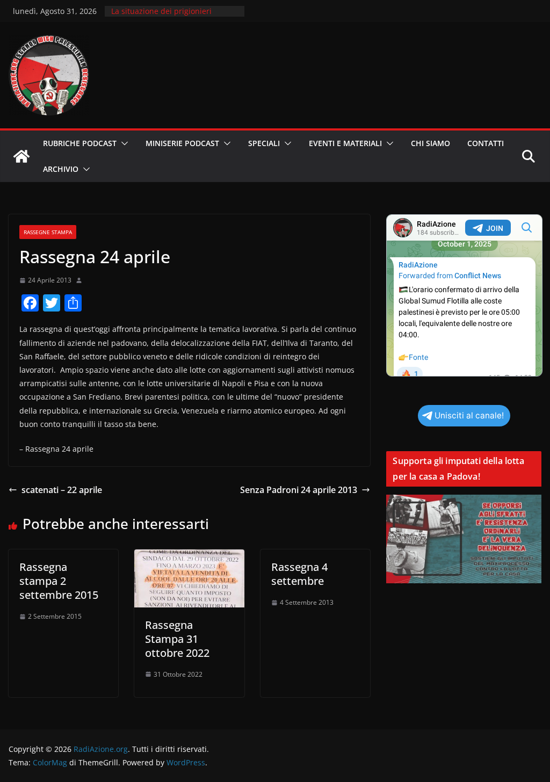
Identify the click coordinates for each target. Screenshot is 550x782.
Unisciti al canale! (469, 415)
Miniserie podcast (182, 143)
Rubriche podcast (80, 143)
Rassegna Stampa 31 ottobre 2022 (177, 639)
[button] (122, 143)
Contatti (485, 143)
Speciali (264, 143)
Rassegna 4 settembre (299, 574)
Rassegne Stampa (48, 232)
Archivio (60, 169)
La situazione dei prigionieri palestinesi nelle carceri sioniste (169, 16)
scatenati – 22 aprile (61, 490)
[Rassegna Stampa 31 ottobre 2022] (189, 557)
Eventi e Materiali (345, 143)
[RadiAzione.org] (21, 156)
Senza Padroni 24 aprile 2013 (298, 490)
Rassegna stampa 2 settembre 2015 (58, 581)
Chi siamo (430, 143)
